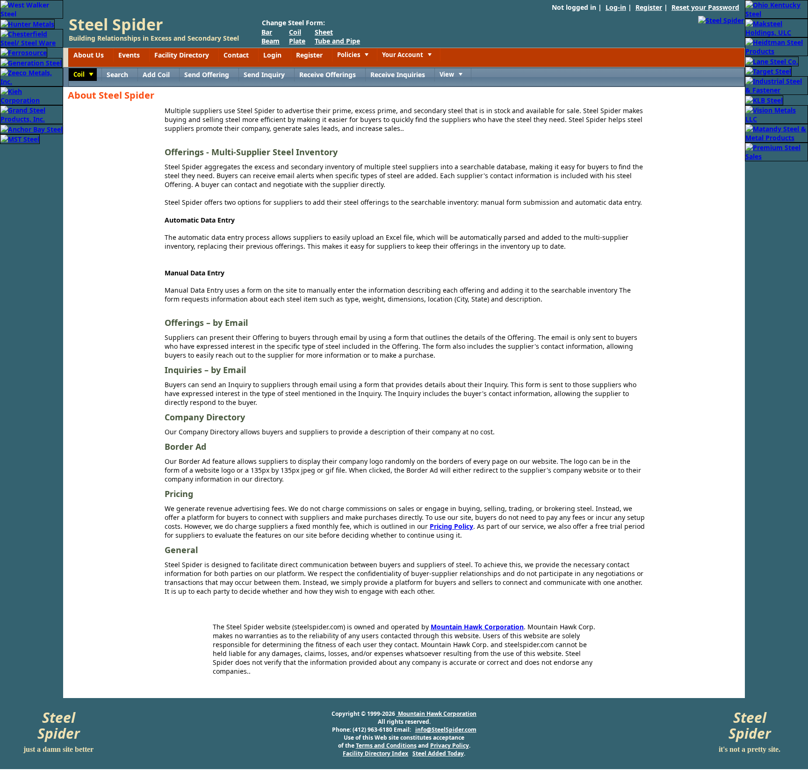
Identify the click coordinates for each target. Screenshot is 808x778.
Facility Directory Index (375, 753)
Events (129, 54)
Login (272, 54)
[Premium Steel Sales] (776, 151)
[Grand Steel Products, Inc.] (31, 113)
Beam (270, 40)
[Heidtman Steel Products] (776, 46)
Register (648, 7)
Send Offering (206, 74)
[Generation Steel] (31, 62)
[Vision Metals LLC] (776, 113)
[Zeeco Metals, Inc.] (31, 76)
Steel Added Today (438, 753)
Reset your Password (705, 7)
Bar (266, 32)
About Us (88, 54)
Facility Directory (181, 54)
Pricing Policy (451, 526)
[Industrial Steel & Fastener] (776, 84)
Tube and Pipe (337, 40)
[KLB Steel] (764, 99)
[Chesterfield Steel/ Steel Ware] (31, 37)
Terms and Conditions (386, 745)
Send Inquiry (264, 74)
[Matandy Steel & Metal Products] (776, 132)
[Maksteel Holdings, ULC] (776, 27)
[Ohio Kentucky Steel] (776, 8)
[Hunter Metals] (27, 23)
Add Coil (156, 74)
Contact (236, 54)
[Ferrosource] (23, 52)
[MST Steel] (20, 138)
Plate (297, 40)
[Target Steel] (768, 70)
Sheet (324, 32)
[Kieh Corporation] (31, 95)
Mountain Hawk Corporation (477, 626)
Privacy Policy (449, 745)
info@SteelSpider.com (445, 730)
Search (117, 74)
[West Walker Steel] (31, 8)
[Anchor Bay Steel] (31, 128)
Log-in (616, 7)
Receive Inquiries (397, 74)
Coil (295, 32)
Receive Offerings (327, 74)
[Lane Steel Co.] (772, 60)
